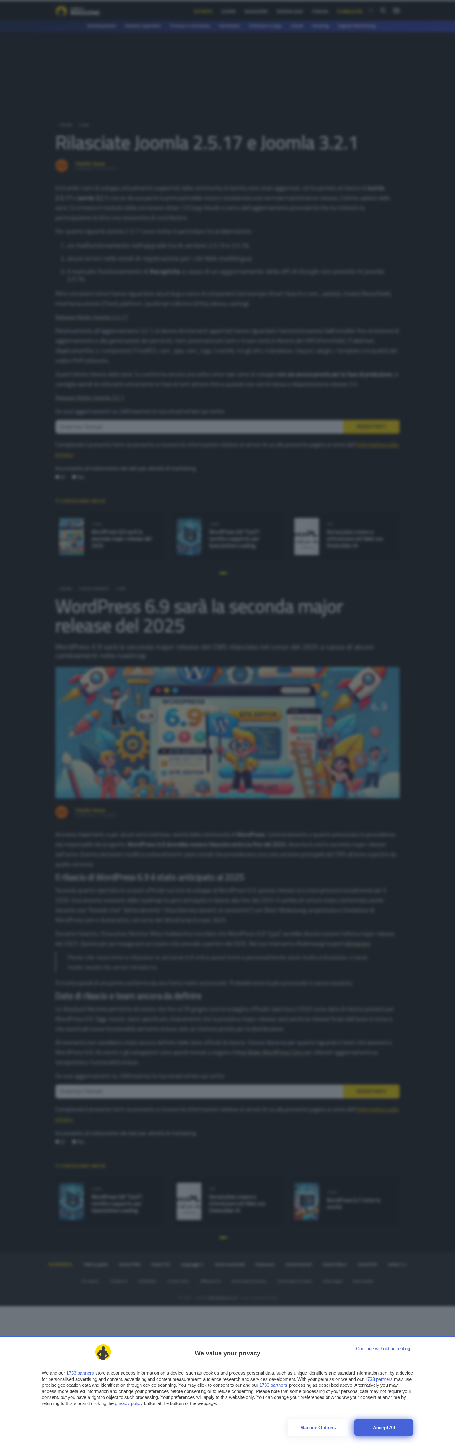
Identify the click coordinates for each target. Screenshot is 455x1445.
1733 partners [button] (80, 1373)
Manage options (318, 1427)
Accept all (384, 1427)
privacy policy (129, 1403)
